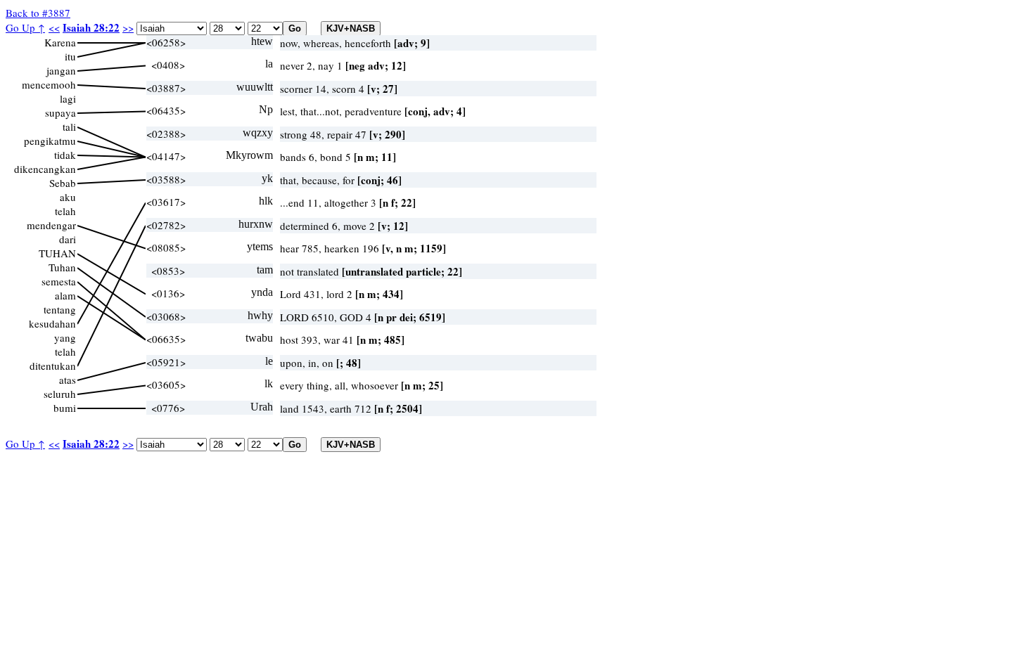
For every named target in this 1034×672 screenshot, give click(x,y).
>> (128, 27)
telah (65, 211)
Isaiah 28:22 (91, 27)
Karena (60, 42)
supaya (60, 112)
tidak (65, 155)
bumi (64, 408)
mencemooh (49, 84)
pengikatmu (50, 141)
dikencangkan (45, 169)
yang (65, 337)
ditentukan (53, 365)
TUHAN (57, 253)
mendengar (51, 225)
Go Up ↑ (25, 27)
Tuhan (62, 267)
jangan (61, 70)
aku (68, 197)
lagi (68, 98)
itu (70, 56)
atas (67, 380)
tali (69, 126)
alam (65, 295)
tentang (60, 309)
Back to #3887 (38, 13)
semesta (59, 281)
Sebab (62, 183)
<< (54, 27)
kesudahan (52, 323)
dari (67, 239)
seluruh (60, 394)
